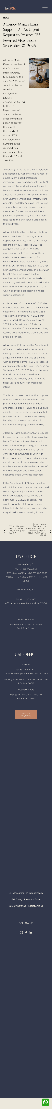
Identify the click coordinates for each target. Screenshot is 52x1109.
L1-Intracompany (34, 893)
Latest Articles (35, 906)
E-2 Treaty (17, 899)
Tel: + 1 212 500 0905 (26, 569)
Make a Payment (26, 714)
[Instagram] (21, 932)
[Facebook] (26, 932)
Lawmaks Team (32, 899)
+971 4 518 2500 (28, 669)
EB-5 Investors (16, 893)
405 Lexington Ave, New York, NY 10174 (26, 603)
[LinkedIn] (30, 932)
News (6, 17)
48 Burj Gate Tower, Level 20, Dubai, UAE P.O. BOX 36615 (26, 681)
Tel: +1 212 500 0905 (26, 599)
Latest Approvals (17, 906)
